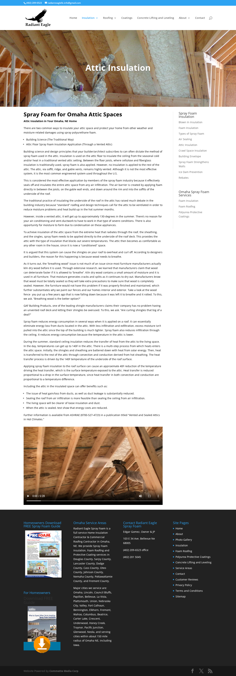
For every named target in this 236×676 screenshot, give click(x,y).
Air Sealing (185, 139)
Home (73, 18)
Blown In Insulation (190, 122)
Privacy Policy (184, 585)
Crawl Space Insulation (193, 150)
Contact (200, 18)
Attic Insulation (188, 145)
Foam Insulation (188, 128)
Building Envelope (190, 156)
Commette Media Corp (63, 671)
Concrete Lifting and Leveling (155, 18)
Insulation (88, 18)
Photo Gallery (184, 539)
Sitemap (181, 596)
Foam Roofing (187, 206)
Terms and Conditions (189, 590)
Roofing (108, 18)
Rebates (184, 177)
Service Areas (184, 568)
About (183, 18)
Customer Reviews (187, 579)
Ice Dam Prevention (191, 172)
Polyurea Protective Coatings (193, 557)
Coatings (126, 18)
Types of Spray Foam (191, 133)
